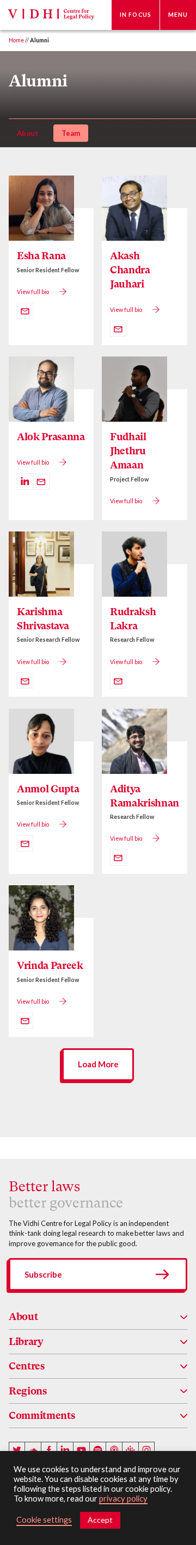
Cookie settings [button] (44, 1519)
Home (16, 40)
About (27, 133)
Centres (27, 1366)
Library (26, 1341)
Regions (28, 1391)
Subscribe (43, 1274)
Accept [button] (100, 1519)
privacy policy (123, 1498)
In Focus (135, 14)
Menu (178, 14)
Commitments (42, 1415)
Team (71, 133)
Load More (98, 1064)
